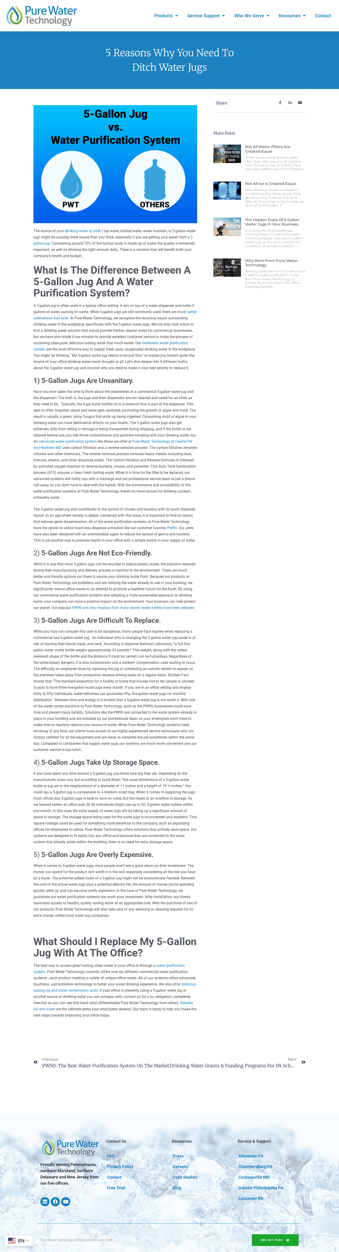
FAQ (110, 1156)
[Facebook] (55, 1201)
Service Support (203, 15)
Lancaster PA (250, 1198)
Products (163, 15)
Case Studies (185, 1177)
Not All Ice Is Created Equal (270, 183)
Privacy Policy (120, 1166)
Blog (177, 1187)
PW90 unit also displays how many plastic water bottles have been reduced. (133, 607)
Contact (323, 15)
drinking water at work (83, 231)
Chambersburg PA (255, 1166)
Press (178, 1156)
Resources (289, 15)
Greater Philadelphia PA (260, 1187)
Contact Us (116, 1141)
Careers (180, 1166)
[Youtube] (65, 1201)
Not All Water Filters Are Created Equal (267, 149)
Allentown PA (250, 1156)
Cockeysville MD (254, 1177)
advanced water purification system (68, 441)
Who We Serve (249, 15)
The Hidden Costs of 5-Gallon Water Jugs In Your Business (272, 222)
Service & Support (254, 1141)
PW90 (172, 528)
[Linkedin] (45, 1201)
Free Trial (116, 1187)
